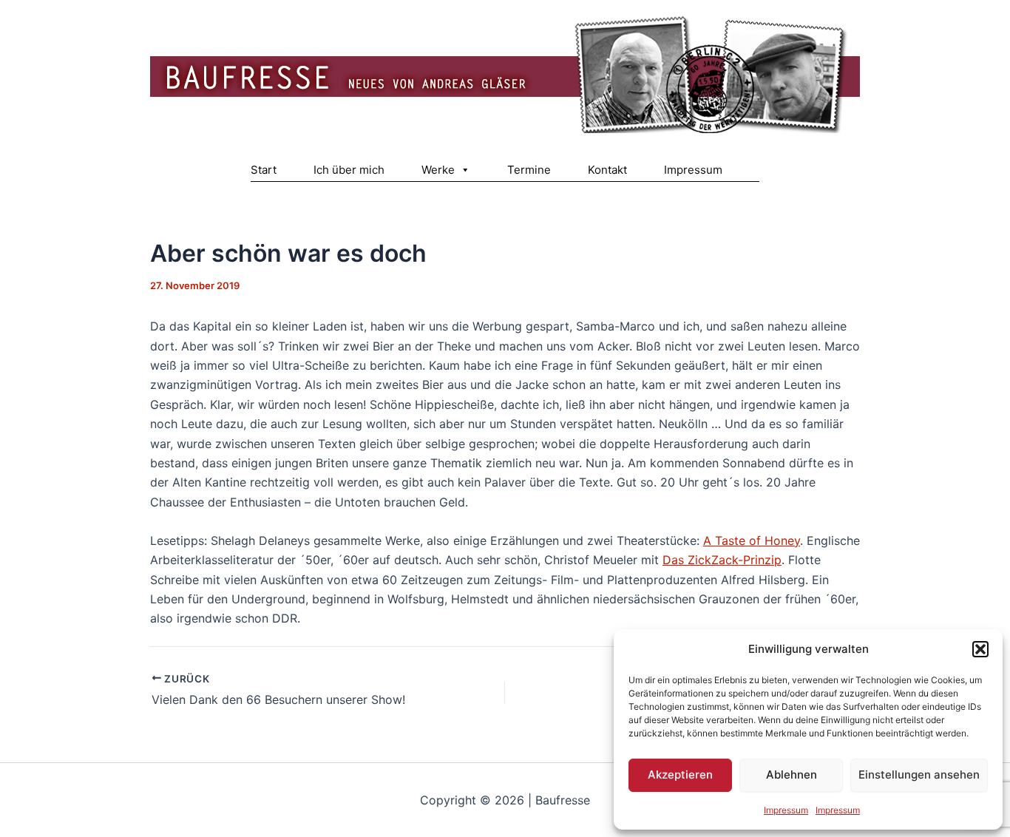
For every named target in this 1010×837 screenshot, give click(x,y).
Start (264, 170)
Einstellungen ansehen (919, 774)
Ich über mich (348, 170)
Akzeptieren (680, 774)
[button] (980, 649)
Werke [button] (438, 170)
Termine (529, 170)
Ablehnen (791, 774)
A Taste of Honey (751, 540)
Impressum (786, 810)
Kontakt (607, 170)
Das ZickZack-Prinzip (722, 559)
